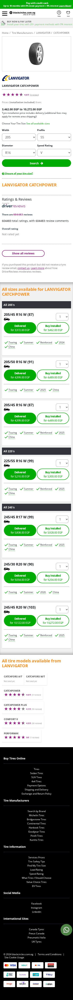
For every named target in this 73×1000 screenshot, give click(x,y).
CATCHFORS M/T (35, 676)
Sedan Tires (36, 773)
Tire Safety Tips (36, 861)
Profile (41, 130)
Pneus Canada (36, 933)
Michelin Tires (36, 815)
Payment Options (36, 785)
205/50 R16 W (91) (19, 361)
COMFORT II (11, 719)
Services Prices (36, 857)
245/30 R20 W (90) (19, 564)
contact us (24, 268)
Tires (36, 769)
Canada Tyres (36, 929)
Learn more (37, 268)
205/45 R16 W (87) (19, 314)
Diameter (7, 145)
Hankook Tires (36, 827)
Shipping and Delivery (36, 789)
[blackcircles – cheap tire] (25, 13)
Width (5, 130)
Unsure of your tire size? (18, 173)
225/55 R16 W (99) (19, 460)
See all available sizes (38, 123)
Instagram (36, 907)
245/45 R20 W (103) (20, 607)
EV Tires (36, 886)
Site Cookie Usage (14, 957)
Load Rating (36, 869)
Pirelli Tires (37, 835)
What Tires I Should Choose (36, 878)
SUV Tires (36, 777)
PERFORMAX (11, 733)
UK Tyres (36, 941)
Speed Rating (45, 145)
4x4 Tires (36, 781)
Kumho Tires (36, 840)
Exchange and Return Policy (36, 793)
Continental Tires (36, 823)
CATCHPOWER (12, 690)
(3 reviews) (34, 95)
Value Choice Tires (36, 882)
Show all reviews (23, 253)
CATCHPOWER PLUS (15, 705)
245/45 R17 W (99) (19, 516)
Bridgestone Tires (36, 819)
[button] (4, 13)
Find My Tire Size (36, 865)
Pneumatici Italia (37, 937)
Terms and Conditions (50, 954)
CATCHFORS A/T (13, 676)
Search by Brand (37, 811)
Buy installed (53, 328)
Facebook (36, 903)
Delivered (20, 328)
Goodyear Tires (36, 831)
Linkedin (36, 911)
